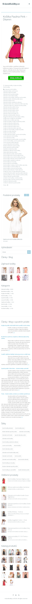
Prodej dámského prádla (18, 171)
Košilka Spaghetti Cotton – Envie (17, 520)
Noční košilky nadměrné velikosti (11, 160)
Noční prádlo (18, 168)
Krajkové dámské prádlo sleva (11, 126)
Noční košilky (6, 87)
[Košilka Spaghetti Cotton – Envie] (3, 522)
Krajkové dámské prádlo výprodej (12, 128)
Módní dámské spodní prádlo (11, 147)
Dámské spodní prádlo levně (10, 108)
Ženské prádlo (7, 179)
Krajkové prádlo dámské (9, 131)
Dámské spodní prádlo (20, 105)
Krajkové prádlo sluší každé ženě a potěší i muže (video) (15, 325)
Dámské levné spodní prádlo (10, 94)
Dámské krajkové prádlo (9, 92)
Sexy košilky (4, 306)
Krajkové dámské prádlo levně (11, 125)
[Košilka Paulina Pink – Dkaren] (16, 43)
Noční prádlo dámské (8, 170)
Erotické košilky (5, 308)
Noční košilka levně (18, 155)
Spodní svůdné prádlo (21, 174)
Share (4, 185)
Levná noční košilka (21, 134)
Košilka (22, 117)
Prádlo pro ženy (7, 171)
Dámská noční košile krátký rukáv (10, 452)
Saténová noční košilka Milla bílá (12, 239)
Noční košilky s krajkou (9, 165)
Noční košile (4, 304)
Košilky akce (6, 118)
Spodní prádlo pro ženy (9, 174)
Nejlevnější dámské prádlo (10, 152)
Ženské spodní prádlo (17, 179)
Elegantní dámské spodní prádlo (11, 117)
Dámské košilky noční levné (10, 91)
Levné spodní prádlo (19, 141)
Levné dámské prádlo (9, 137)
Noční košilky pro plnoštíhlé (10, 163)
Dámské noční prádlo (20, 97)
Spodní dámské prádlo (9, 173)
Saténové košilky (5, 302)
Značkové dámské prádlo (10, 181)
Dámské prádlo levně (8, 100)
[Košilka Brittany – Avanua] (3, 513)
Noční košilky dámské (8, 158)
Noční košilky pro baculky (9, 162)
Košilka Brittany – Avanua (15, 512)
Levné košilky (22, 139)
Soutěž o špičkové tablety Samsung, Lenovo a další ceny (15, 354)
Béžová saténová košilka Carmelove (18, 487)
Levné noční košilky (8, 141)
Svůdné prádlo (18, 178)
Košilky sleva (6, 120)
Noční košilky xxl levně (9, 168)
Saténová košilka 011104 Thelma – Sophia (18, 537)
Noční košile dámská (23, 459)
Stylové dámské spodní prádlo (11, 176)
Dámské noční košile (7, 456)
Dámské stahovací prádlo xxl (10, 113)
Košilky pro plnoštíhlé (15, 118)
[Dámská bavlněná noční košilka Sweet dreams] (3, 505)
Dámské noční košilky (8, 97)
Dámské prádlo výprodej (21, 104)
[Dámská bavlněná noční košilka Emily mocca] (3, 530)
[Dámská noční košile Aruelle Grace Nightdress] (3, 497)
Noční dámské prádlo (8, 154)
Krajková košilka (7, 121)
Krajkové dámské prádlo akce (11, 123)
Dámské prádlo (7, 99)
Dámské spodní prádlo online (11, 110)
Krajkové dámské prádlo (18, 121)
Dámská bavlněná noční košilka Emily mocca (19, 529)
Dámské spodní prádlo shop (10, 112)
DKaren (18, 115)
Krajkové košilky (17, 85)
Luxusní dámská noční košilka (11, 144)
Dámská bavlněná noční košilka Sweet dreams (19, 504)
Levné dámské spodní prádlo (10, 139)
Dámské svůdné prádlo (9, 115)
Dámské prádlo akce (17, 99)
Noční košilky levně (20, 158)
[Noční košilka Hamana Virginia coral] (3, 481)
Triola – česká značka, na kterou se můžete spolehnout (15, 394)
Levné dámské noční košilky (10, 136)
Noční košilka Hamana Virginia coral (18, 479)
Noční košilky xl (7, 166)
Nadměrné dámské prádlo (10, 149)
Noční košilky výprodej (21, 165)
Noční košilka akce (8, 155)
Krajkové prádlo (19, 129)
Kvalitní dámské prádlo (9, 134)
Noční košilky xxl (16, 166)
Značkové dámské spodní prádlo (11, 183)
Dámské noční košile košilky (10, 96)
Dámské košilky (9, 85)
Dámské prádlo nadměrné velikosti (12, 102)
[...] (14, 332)
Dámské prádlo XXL (9, 105)
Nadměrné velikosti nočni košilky (11, 150)
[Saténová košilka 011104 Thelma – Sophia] (3, 538)
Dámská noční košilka (10, 89)
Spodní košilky (5, 298)
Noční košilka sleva (8, 157)
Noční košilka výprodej (19, 157)
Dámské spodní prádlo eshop (11, 107)
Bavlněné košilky (5, 291)
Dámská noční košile (7, 435)
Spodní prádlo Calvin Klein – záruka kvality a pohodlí (14, 368)
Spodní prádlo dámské (21, 173)
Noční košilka (18, 154)
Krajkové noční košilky (9, 129)
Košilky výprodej (14, 120)
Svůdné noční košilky (8, 178)
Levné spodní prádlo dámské (10, 142)
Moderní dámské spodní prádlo (11, 145)
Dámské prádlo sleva (8, 104)
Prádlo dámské (19, 170)
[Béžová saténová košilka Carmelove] (3, 489)
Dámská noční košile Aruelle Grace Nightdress (18, 496)
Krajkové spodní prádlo (9, 133)
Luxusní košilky (5, 300)
